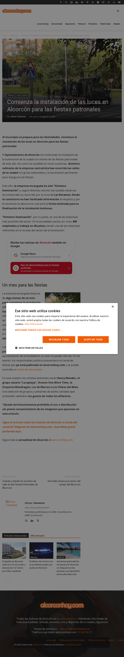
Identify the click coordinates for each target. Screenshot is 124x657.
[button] (62, 329)
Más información (34, 324)
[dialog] (62, 328)
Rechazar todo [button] (59, 339)
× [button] (112, 307)
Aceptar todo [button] (93, 339)
